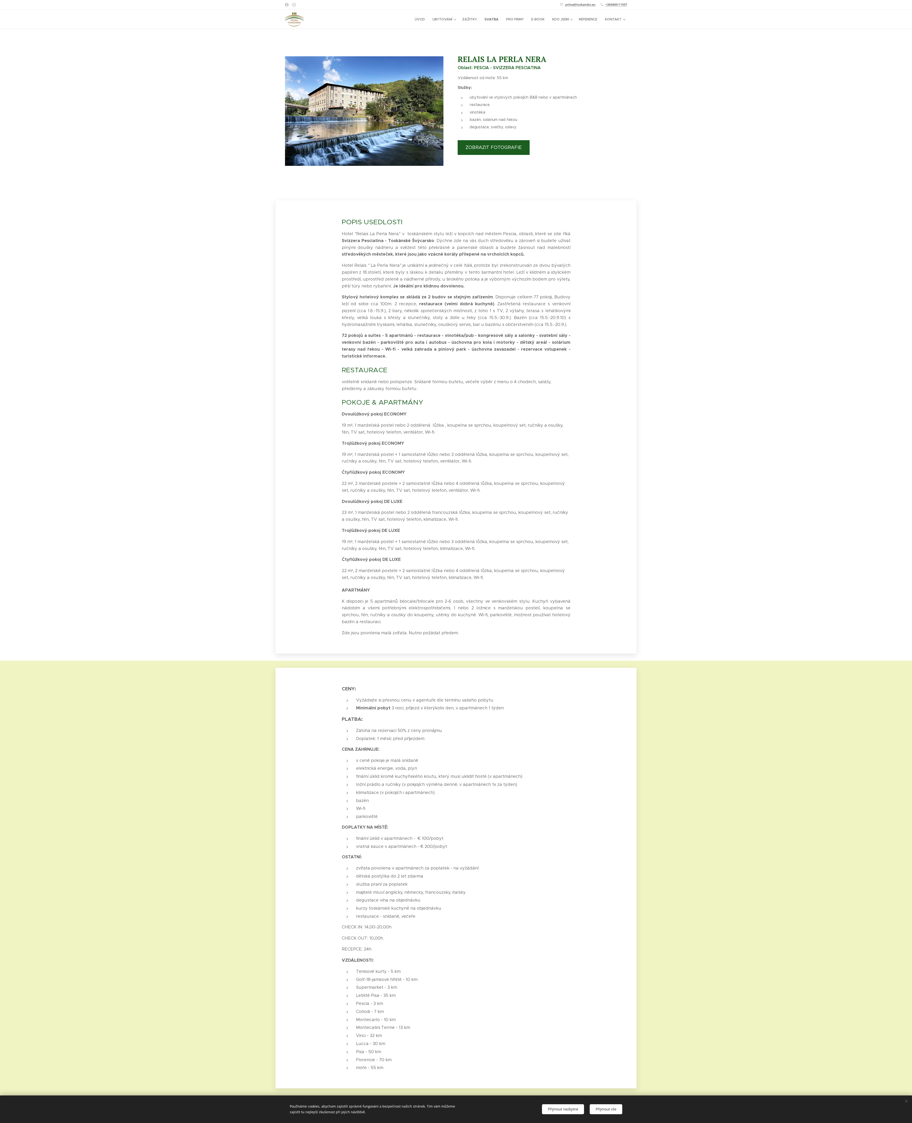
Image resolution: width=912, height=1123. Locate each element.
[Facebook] (287, 5)
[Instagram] (294, 5)
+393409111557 (616, 4)
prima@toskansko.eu (580, 4)
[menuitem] (421, 19)
